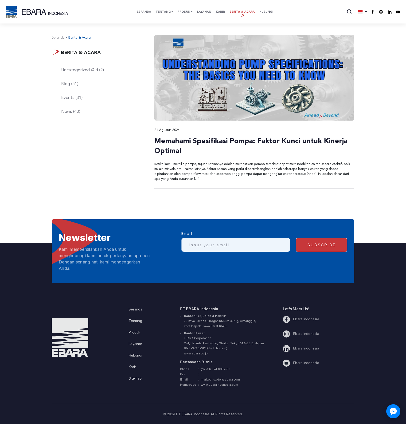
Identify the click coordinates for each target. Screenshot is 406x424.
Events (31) (72, 98)
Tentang (135, 321)
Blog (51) (69, 84)
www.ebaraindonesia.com (219, 384)
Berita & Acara (242, 12)
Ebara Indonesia (305, 319)
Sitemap (135, 378)
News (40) (70, 112)
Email (187, 234)
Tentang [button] (163, 12)
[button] (362, 11)
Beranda (144, 12)
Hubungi (266, 12)
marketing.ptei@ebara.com (220, 379)
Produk (135, 332)
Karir (220, 12)
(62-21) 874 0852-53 (215, 369)
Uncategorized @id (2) (82, 70)
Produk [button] (184, 12)
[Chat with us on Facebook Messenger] (393, 411)
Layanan (204, 12)
